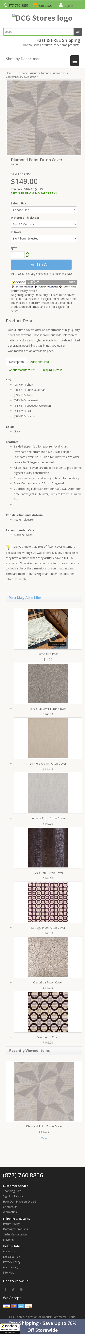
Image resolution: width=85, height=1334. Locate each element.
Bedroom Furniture (27, 73)
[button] (42, 1326)
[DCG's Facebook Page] (5, 1289)
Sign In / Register (14, 1196)
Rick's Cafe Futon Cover (48, 873)
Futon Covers (60, 73)
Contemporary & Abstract (21, 77)
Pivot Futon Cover (48, 1037)
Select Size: (19, 203)
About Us (9, 1251)
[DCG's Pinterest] (21, 1289)
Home (9, 73)
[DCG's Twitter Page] (13, 1289)
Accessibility (10, 1267)
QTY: (14, 248)
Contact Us (10, 1207)
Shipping (8, 1239)
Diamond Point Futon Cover (44, 1126)
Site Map (8, 1272)
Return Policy (11, 1224)
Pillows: (16, 232)
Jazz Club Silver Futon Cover (48, 709)
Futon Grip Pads (48, 654)
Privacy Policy (11, 1262)
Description (16, 362)
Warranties (10, 1212)
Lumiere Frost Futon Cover (48, 818)
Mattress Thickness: (25, 217)
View (44, 1138)
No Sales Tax (11, 1256)
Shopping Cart (12, 1191)
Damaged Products (15, 1229)
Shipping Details (52, 370)
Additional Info (39, 362)
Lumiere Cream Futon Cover (48, 763)
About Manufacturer (22, 370)
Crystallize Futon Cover (48, 982)
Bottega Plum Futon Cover (48, 928)
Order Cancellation (15, 1234)
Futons (45, 73)
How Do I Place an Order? (19, 1201)
